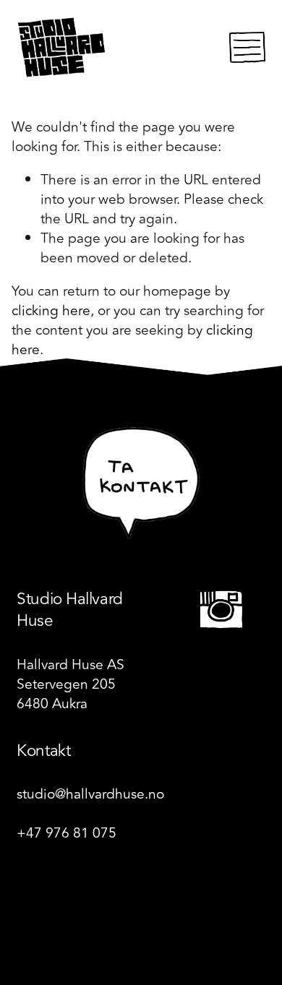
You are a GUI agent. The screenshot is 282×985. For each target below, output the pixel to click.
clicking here (51, 311)
